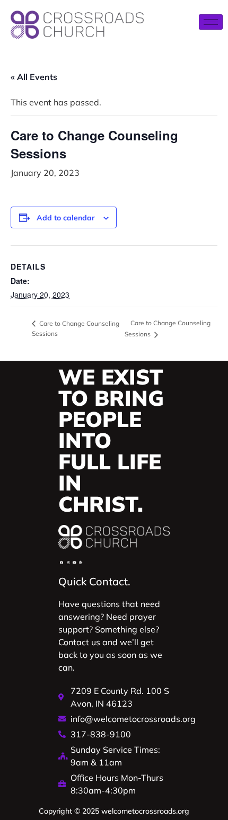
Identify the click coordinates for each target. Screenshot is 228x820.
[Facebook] (61, 562)
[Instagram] (68, 562)
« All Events (34, 77)
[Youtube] (74, 562)
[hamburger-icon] (211, 22)
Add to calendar (66, 217)
